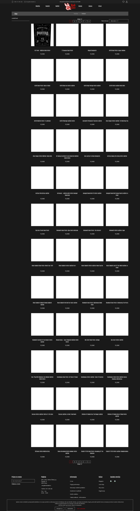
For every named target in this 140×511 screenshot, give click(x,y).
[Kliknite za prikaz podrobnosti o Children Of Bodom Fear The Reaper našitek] (92, 398)
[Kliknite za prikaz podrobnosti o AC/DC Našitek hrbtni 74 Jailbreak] (42, 105)
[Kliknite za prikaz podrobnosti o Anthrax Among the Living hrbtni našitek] (117, 140)
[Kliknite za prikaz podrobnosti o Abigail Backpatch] (92, 35)
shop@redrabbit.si (46, 485)
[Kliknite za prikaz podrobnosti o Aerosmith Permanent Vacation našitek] (92, 105)
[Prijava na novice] (32, 480)
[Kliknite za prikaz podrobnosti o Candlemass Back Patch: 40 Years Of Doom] (67, 361)
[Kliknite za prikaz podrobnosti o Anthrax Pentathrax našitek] (42, 177)
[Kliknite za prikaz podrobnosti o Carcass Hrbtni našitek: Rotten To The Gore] (42, 398)
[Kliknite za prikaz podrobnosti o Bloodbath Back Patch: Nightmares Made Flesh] (92, 287)
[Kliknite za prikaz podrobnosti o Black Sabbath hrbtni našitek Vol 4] (67, 250)
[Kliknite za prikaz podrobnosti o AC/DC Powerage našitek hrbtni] (67, 105)
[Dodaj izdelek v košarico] (33, 43)
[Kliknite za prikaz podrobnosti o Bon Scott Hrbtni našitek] (117, 324)
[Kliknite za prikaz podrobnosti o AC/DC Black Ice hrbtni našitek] (67, 70)
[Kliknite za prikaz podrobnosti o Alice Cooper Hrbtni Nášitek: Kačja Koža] (42, 140)
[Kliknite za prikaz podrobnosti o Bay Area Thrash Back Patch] (42, 215)
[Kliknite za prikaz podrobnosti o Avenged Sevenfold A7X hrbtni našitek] (92, 177)
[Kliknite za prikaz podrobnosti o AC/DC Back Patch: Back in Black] (42, 70)
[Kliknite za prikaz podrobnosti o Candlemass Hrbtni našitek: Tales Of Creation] (92, 361)
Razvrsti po (105, 21)
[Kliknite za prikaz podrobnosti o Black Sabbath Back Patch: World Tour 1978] (42, 250)
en (120, 2)
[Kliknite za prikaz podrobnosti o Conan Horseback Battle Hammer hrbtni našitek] (67, 436)
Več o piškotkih (81, 508)
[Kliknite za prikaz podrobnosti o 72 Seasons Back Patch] (67, 35)
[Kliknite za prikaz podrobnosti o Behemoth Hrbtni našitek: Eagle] (117, 215)
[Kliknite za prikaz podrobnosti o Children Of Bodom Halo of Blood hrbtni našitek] (117, 398)
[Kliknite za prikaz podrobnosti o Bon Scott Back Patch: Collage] (92, 324)
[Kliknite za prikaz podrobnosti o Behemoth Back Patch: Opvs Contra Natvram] (67, 215)
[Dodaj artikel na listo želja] (51, 43)
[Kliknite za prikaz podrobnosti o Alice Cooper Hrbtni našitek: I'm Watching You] (117, 105)
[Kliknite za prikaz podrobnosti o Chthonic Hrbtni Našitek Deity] (42, 436)
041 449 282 (49, 488)
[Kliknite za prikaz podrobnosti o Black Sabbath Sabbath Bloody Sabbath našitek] (42, 287)
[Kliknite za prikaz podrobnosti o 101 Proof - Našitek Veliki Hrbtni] (42, 35)
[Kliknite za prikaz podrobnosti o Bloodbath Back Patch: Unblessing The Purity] (117, 287)
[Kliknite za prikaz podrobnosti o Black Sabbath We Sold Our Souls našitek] (67, 287)
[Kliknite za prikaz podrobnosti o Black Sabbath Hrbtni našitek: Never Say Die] (92, 250)
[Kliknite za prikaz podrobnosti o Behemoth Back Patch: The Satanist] (92, 215)
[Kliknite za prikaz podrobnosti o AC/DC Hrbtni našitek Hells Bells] (117, 70)
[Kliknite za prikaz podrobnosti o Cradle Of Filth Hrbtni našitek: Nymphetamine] (117, 436)
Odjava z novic (16, 484)
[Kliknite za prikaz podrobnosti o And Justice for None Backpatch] (92, 140)
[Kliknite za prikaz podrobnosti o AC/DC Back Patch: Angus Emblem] (117, 35)
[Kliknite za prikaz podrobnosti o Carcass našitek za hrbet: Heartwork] (67, 398)
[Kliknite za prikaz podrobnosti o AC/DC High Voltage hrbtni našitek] (92, 70)
